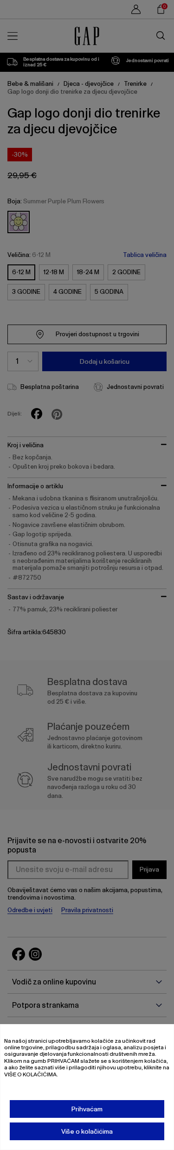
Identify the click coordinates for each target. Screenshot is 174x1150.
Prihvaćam (87, 1109)
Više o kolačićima (87, 1131)
